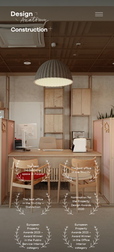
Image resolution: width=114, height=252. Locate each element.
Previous (13, 126)
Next (101, 126)
